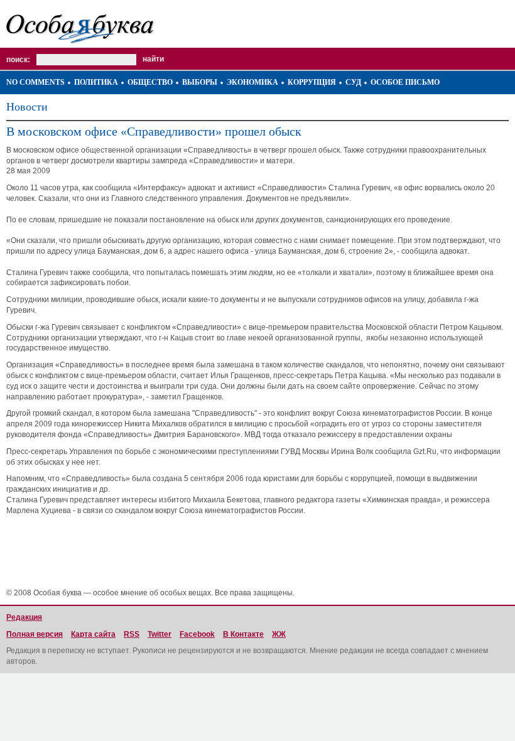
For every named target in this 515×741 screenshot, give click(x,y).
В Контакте (243, 634)
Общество (150, 82)
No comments (35, 82)
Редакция (24, 617)
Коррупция (312, 82)
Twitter (159, 634)
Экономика (252, 82)
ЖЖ (279, 634)
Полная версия (34, 634)
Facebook (197, 634)
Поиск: (18, 59)
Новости (27, 106)
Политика (96, 82)
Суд (353, 82)
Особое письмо (405, 82)
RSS (131, 634)
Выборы (199, 82)
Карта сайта (93, 634)
